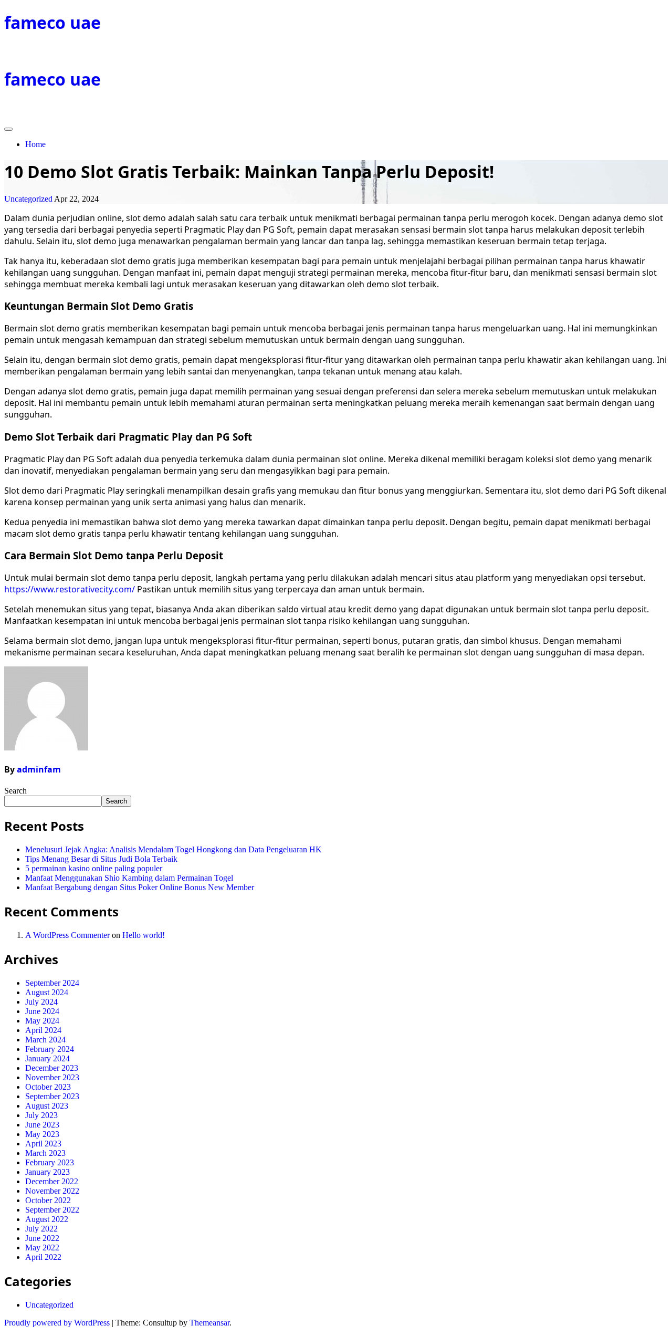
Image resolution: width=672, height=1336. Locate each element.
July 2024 (41, 1001)
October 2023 (48, 1086)
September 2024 (52, 982)
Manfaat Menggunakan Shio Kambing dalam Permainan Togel (129, 877)
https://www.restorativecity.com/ (69, 589)
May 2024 (42, 1020)
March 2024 (45, 1039)
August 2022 (46, 1219)
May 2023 (42, 1134)
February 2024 (49, 1049)
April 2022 (43, 1256)
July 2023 (41, 1115)
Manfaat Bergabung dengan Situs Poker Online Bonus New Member (139, 887)
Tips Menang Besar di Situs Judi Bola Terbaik (101, 858)
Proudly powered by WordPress (58, 1322)
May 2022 (42, 1247)
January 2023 (47, 1171)
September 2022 (52, 1209)
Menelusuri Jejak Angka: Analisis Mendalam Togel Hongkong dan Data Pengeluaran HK (173, 849)
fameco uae (52, 22)
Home (35, 144)
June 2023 (42, 1124)
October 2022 (48, 1200)
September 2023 (52, 1096)
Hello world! (143, 935)
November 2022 (52, 1190)
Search (15, 790)
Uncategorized (28, 198)
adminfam (39, 769)
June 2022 (42, 1238)
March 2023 (45, 1153)
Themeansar (209, 1322)
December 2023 (51, 1067)
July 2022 (41, 1228)
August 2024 (46, 992)
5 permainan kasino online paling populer (93, 868)
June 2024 (42, 1011)
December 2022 (51, 1181)
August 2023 (46, 1105)
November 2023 (52, 1077)
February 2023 (49, 1162)
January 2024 (47, 1058)
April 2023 (43, 1143)
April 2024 (43, 1030)
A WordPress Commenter (67, 935)
